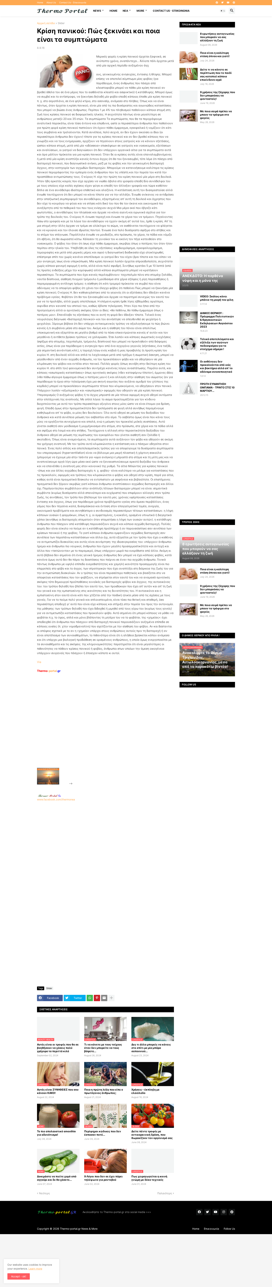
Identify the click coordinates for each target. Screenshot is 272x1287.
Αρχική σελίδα (46, 23)
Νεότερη (44, 1193)
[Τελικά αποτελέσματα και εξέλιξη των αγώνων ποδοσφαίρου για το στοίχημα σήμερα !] (188, 343)
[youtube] (228, 2)
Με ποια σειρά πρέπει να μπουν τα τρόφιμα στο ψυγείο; (216, 114)
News (97, 10)
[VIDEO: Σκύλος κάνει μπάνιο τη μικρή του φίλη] (188, 301)
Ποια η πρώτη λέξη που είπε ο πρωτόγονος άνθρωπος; (103, 1091)
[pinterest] (234, 2)
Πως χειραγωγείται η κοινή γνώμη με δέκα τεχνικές (149, 1178)
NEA (125, 10)
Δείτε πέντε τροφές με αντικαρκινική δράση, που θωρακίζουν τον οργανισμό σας (152, 1135)
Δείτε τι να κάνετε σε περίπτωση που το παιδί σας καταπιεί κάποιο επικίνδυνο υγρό (216, 74)
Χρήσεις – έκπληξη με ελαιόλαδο (145, 1091)
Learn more (35, 1268)
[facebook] (217, 2)
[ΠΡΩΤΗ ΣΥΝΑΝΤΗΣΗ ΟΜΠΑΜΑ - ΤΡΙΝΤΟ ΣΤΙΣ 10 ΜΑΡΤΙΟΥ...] (188, 388)
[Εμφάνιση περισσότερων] (111, 998)
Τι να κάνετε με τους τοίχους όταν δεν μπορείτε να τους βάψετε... (103, 1048)
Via (39, 662)
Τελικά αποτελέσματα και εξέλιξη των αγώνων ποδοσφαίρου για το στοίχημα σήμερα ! (217, 344)
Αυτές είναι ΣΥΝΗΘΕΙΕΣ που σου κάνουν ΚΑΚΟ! (57, 1091)
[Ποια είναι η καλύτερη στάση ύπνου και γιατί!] (188, 57)
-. (49, 795)
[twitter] (222, 2)
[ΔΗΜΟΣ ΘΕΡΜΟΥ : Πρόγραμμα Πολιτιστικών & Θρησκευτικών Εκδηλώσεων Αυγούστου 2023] (188, 317)
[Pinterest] (97, 998)
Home (40, 2)
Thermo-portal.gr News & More (79, 1228)
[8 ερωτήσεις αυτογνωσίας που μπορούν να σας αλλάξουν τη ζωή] (188, 38)
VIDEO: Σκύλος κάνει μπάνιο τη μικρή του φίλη (216, 298)
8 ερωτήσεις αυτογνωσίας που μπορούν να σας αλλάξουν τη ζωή (217, 37)
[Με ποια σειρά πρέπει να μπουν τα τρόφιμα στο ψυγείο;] (188, 116)
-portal (49, 671)
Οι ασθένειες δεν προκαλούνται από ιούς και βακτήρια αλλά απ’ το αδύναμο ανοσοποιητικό (216, 366)
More (140, 10)
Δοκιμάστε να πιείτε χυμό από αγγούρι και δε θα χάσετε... (56, 1178)
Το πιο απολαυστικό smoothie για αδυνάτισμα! (56, 1133)
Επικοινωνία (211, 1228)
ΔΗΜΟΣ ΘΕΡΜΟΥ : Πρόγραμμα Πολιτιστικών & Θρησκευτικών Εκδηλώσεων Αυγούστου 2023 (217, 319)
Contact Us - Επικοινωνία (72, 2)
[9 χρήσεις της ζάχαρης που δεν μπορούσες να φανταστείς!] (188, 97)
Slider (61, 23)
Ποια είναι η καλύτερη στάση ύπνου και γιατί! (215, 54)
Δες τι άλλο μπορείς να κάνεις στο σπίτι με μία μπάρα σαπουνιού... (151, 1048)
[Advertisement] (101, 728)
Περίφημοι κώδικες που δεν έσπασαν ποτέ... (102, 1133)
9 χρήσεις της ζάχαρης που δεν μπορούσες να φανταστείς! (217, 95)
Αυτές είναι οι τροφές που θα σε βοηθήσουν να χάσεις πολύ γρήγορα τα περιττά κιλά (58, 1048)
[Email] (104, 998)
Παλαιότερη (164, 1193)
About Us (51, 2)
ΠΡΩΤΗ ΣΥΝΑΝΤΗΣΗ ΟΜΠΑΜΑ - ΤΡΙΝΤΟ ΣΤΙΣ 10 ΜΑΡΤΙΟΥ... (217, 387)
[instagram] (224, 1212)
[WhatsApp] (90, 998)
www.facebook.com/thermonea (56, 799)
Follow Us (229, 1228)
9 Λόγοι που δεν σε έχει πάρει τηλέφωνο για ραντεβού (103, 1178)
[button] (223, 11)
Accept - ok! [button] (18, 1276)
